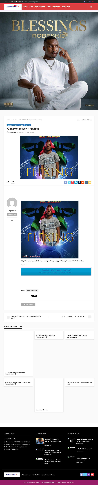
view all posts (12, 214)
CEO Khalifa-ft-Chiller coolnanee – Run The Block (79, 383)
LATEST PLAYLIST (12, 125)
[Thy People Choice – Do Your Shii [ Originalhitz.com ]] (18, 350)
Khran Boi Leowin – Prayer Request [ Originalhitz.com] (77, 336)
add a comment (28, 304)
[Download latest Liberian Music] (13, 7)
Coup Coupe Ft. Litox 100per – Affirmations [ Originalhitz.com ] (17, 383)
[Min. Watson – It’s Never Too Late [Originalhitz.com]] (49, 332)
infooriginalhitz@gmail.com (19, 447)
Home (25, 7)
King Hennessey (31, 132)
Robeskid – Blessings (42, 410)
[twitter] (87, 1)
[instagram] (89, 1)
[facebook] (84, 1)
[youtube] (92, 1)
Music (21, 125)
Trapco (28, 125)
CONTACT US (66, 7)
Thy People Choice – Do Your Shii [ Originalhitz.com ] (15, 373)
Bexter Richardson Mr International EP (83, 459)
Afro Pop (15, 365)
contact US (36, 475)
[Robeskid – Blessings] (49, 392)
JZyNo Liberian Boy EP (84, 449)
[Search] (91, 7)
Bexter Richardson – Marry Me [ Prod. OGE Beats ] (84, 440)
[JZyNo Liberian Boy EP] (72, 448)
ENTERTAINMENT (40, 7)
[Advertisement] (49, 191)
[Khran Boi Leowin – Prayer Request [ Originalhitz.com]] (79, 332)
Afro (7, 365)
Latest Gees (56, 7)
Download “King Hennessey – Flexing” (56, 271)
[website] (12, 221)
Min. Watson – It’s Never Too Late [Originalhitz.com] (45, 336)
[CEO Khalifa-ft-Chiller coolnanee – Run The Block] (79, 379)
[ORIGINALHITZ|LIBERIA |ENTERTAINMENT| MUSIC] (12, 475)
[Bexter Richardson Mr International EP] (72, 457)
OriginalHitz (12, 132)
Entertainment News (48, 475)
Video (49, 7)
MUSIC (31, 7)
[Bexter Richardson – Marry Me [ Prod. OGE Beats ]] (72, 438)
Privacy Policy (26, 475)
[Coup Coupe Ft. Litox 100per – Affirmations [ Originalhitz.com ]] (18, 379)
